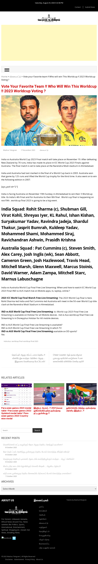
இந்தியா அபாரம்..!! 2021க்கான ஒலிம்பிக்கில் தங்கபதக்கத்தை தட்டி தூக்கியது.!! (48, 411)
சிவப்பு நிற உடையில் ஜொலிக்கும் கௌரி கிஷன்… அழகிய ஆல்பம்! (32, 466)
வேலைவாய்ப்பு (44, 543)
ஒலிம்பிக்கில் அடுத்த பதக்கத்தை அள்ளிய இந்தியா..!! (81, 409)
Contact (78, 7)
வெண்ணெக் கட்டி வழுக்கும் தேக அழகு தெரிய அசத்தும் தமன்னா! (33, 444)
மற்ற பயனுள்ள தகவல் (47, 548)
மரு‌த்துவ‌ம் (43, 527)
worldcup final (17, 341)
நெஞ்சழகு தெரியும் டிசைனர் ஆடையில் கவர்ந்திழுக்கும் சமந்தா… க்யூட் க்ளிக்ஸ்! (38, 458)
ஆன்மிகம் (42, 519)
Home (4, 76)
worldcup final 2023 (30, 341)
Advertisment (19, 559)
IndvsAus (7, 341)
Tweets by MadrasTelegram (76, 500)
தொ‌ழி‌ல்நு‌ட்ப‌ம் (44, 531)
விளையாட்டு (15, 76)
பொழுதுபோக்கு (44, 535)
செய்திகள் (43, 511)
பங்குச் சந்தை (44, 539)
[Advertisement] (49, 43)
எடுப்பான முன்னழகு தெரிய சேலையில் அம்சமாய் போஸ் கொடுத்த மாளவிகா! (37, 473)
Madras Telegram (10, 150)
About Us (39, 559)
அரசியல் (42, 515)
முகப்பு (41, 506)
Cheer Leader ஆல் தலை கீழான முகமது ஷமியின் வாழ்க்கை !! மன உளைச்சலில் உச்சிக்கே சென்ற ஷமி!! (68, 358)
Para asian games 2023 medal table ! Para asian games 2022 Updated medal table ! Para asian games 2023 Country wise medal (16, 413)
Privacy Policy (30, 559)
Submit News (90, 7)
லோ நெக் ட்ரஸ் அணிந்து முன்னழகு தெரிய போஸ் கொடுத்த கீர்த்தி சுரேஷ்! (36, 451)
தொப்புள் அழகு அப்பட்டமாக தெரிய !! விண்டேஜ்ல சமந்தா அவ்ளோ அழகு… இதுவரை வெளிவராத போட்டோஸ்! (28, 358)
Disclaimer (9, 559)
